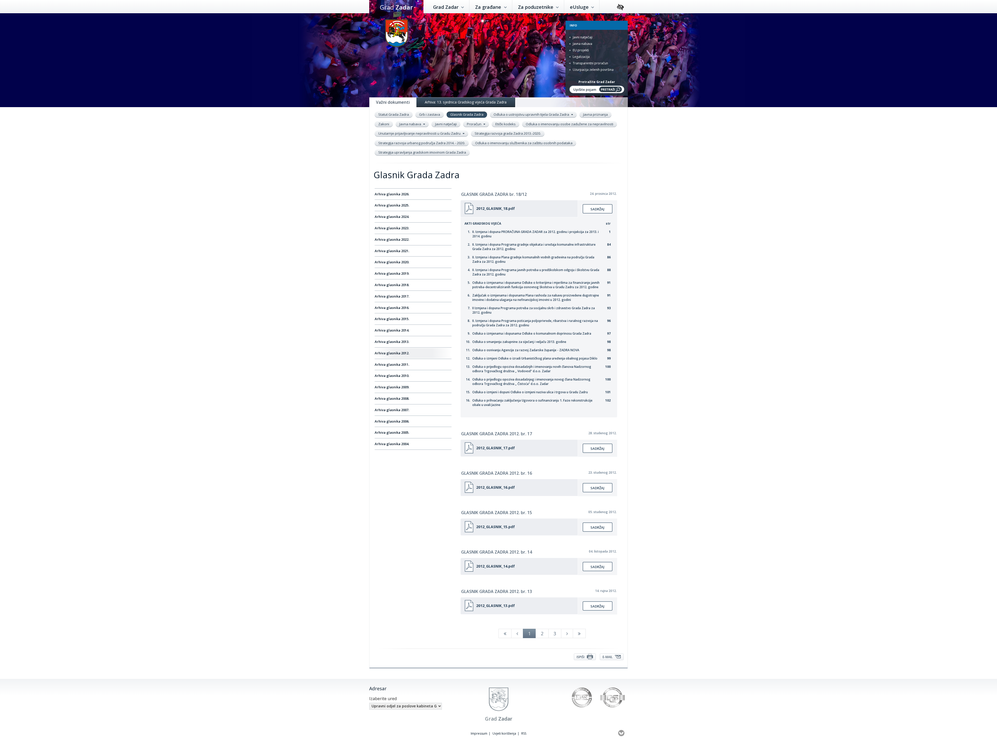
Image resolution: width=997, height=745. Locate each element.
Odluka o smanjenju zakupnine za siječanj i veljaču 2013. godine (519, 342)
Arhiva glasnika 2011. (392, 364)
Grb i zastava (429, 114)
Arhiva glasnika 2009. (392, 387)
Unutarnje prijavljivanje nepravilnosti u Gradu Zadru (419, 133)
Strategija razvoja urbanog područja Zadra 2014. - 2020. (421, 143)
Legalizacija (581, 56)
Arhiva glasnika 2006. (392, 421)
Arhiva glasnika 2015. (392, 318)
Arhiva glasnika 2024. (392, 216)
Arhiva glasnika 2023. (392, 228)
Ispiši (581, 657)
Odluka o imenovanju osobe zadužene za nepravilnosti (569, 124)
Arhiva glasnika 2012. (392, 353)
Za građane (488, 7)
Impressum (479, 733)
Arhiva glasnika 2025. (392, 205)
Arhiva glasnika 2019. (392, 273)
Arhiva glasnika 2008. (392, 398)
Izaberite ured (383, 698)
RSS (523, 733)
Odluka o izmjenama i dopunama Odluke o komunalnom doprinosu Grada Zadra (531, 333)
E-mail (608, 657)
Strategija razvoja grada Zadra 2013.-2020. (508, 133)
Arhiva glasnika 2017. (392, 296)
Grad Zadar (446, 7)
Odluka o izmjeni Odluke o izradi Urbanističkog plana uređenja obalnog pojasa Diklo (534, 358)
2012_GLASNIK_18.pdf (495, 208)
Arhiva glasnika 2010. (392, 375)
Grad (396, 7)
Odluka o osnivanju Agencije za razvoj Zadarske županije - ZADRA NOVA (525, 350)
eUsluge (580, 7)
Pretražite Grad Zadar (596, 82)
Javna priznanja (595, 114)
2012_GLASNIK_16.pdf (495, 487)
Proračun (474, 124)
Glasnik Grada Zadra (466, 114)
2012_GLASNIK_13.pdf (495, 605)
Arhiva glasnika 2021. (392, 251)
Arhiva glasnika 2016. (392, 307)
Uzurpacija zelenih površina (593, 69)
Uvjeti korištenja (504, 733)
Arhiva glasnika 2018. (392, 284)
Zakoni (383, 124)
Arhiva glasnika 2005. (392, 432)
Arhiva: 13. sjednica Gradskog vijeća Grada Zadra (466, 102)
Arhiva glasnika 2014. (392, 330)
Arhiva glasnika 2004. (392, 444)
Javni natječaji (582, 37)
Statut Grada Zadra (393, 114)
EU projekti (580, 50)
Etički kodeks (505, 124)
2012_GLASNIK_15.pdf (495, 526)
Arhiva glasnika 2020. (392, 262)
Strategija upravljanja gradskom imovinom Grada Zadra (422, 152)
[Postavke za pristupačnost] (620, 7)
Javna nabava (582, 44)
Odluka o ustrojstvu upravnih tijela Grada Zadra (532, 114)
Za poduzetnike (536, 7)
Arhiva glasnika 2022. (392, 239)
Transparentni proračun (590, 63)
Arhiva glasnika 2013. (392, 341)
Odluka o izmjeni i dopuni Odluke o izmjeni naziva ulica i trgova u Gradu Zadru (530, 392)
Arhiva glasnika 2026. (392, 194)
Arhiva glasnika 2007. (392, 410)
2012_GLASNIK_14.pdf (495, 566)
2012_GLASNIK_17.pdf (495, 447)
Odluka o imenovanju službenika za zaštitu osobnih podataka (523, 143)
